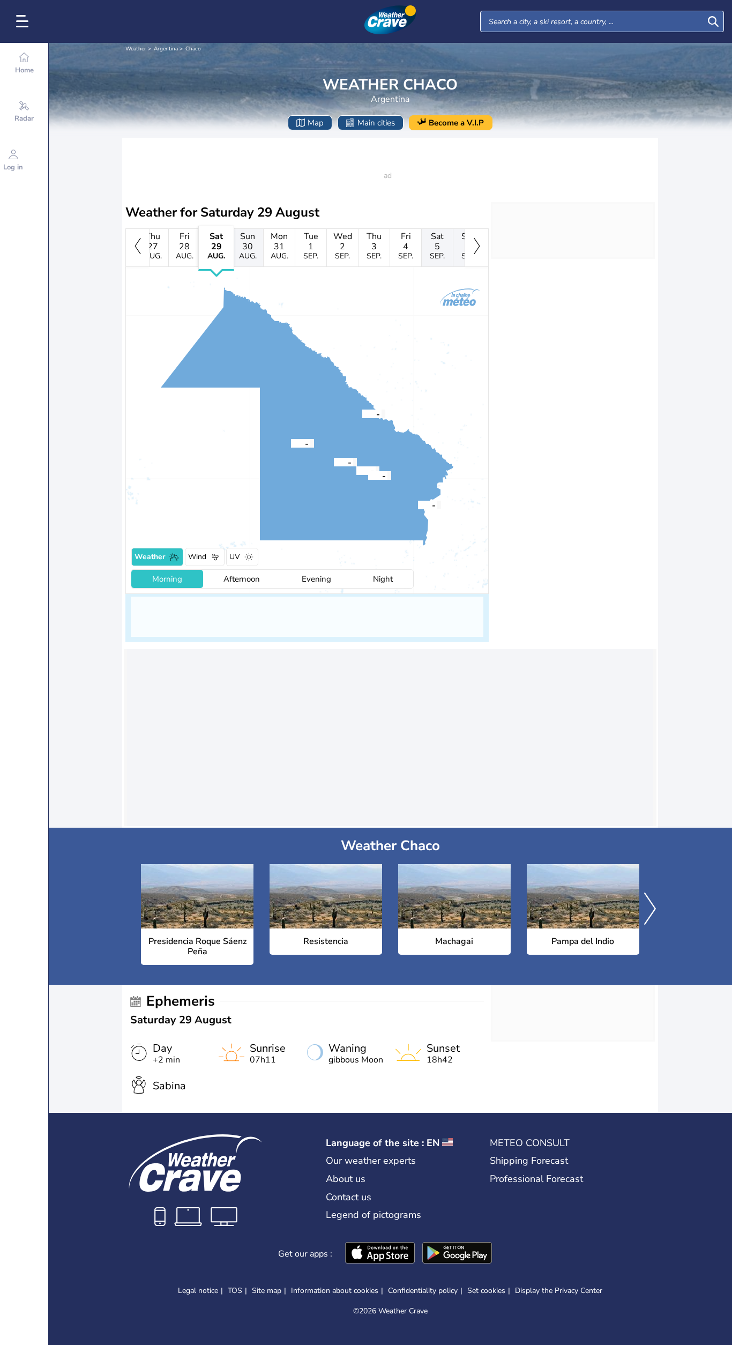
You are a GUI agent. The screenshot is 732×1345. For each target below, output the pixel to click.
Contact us (348, 1197)
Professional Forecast (536, 1178)
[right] (477, 247)
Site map (266, 1290)
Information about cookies (334, 1290)
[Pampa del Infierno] (291, 442)
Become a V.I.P (456, 122)
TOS (235, 1290)
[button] (334, 461)
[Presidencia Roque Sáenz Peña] (333, 461)
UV (234, 557)
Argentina (166, 49)
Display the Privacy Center (558, 1291)
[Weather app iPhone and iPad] (380, 1254)
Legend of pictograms (373, 1214)
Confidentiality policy (423, 1290)
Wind (197, 557)
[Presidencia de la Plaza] (368, 475)
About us (345, 1178)
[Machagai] (356, 470)
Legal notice (198, 1290)
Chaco (193, 49)
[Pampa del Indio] (362, 413)
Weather (135, 49)
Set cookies (486, 1291)
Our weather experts (371, 1160)
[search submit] (713, 21)
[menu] (24, 21)
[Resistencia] (418, 504)
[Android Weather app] (457, 1254)
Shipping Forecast (529, 1160)
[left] (137, 247)
